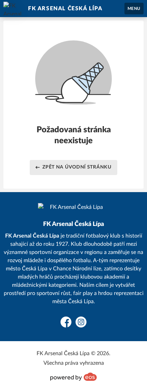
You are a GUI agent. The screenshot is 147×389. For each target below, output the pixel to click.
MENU (134, 8)
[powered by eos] (73, 377)
